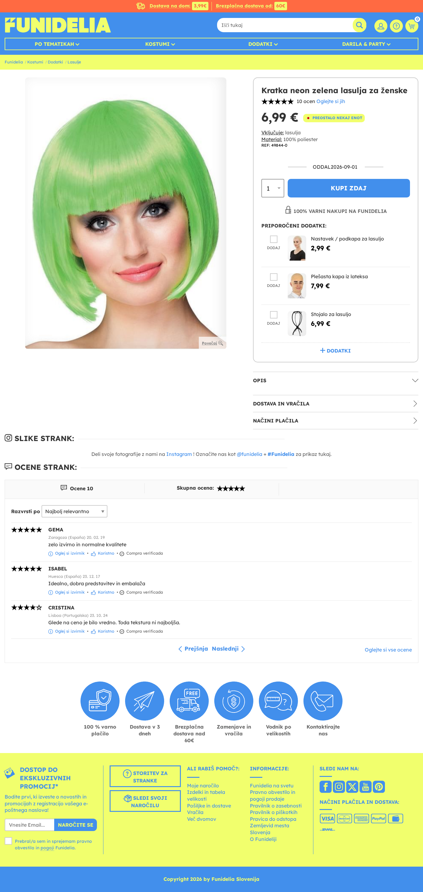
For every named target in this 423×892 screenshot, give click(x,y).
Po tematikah (54, 43)
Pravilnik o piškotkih (274, 812)
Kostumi (157, 43)
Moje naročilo (203, 785)
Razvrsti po (25, 511)
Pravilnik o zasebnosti (276, 806)
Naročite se (75, 825)
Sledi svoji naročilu (149, 801)
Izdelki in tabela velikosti (206, 795)
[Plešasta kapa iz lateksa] (297, 285)
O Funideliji (263, 839)
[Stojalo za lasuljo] (297, 323)
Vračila (195, 812)
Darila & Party (363, 43)
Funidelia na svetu (272, 785)
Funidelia (14, 61)
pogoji (47, 848)
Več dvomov (201, 819)
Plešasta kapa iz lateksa (339, 276)
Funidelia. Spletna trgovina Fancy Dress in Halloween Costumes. (58, 25)
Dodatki (260, 43)
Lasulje (74, 61)
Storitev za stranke (150, 777)
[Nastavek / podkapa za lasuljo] (297, 248)
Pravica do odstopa (273, 819)
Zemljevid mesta (269, 825)
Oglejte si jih (330, 101)
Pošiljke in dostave (209, 806)
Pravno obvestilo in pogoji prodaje (272, 795)
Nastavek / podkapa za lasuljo (347, 239)
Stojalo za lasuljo (331, 314)
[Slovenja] (326, 787)
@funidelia (249, 454)
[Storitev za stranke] (396, 25)
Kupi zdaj (349, 188)
